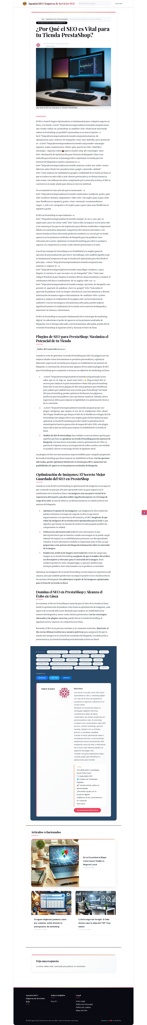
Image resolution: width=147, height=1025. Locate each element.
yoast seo (104, 667)
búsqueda (51, 162)
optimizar (57, 356)
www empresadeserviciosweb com (86, 667)
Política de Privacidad (84, 1004)
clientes (71, 176)
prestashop (62, 129)
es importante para (86, 542)
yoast (69, 380)
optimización (95, 400)
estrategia (99, 143)
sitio (98, 245)
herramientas (94, 292)
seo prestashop (85, 664)
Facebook (42, 678)
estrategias (59, 303)
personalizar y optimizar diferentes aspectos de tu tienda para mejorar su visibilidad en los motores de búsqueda (71, 363)
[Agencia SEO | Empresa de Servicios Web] (25, 3)
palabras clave (72, 660)
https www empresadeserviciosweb (48, 656)
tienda (49, 125)
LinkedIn (66, 678)
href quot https (75, 652)
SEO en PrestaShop (46, 215)
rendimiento (42, 281)
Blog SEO (118, 3)
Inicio (43, 19)
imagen (88, 535)
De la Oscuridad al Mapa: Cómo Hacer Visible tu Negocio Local (95, 861)
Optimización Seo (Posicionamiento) (57, 19)
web (73, 198)
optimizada (86, 258)
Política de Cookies (83, 1007)
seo (100, 151)
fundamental (79, 121)
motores (58, 140)
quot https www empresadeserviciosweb (64, 664)
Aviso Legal (80, 1001)
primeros (54, 237)
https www (104, 652)
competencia (53, 245)
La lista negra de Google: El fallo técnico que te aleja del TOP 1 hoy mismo (94, 923)
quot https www (42, 664)
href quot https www (90, 652)
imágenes (93, 486)
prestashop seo (85, 660)
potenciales (81, 176)
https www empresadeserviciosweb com (76, 656)
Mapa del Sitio (81, 1011)
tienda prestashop (43, 667)
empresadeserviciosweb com (57, 652)
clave (100, 237)
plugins (98, 356)
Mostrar (61, 349)
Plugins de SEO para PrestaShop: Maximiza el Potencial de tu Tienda (72, 338)
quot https (98, 660)
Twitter (54, 678)
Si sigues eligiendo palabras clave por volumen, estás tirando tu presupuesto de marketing (50, 923)
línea (38, 125)
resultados (93, 226)
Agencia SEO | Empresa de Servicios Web (51, 3)
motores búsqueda (43, 660)
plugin (46, 411)
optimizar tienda (58, 660)
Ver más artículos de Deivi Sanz (87, 810)
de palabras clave (65, 607)
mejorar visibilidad (97, 656)
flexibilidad (78, 251)
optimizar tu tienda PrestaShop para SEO (62, 421)
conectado (58, 966)
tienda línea (98, 664)
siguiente (62, 328)
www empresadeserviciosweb (62, 667)
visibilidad (63, 173)
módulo (79, 435)
